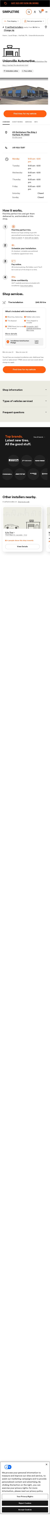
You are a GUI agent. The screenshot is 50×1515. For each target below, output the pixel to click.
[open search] (29, 12)
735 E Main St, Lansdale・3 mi (16, 535)
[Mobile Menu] (46, 11)
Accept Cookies (25, 1510)
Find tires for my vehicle (25, 114)
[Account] (35, 11)
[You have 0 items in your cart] (40, 11)
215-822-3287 (24, 65)
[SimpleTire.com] (13, 11)
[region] (25, 1488)
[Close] (46, 1464)
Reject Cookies (25, 1503)
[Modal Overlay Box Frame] (25, 3)
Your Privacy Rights (25, 1496)
